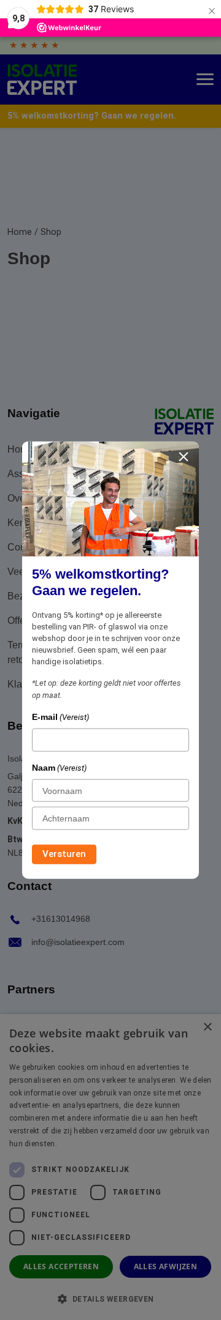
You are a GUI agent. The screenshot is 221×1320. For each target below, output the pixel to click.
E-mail (60, 717)
